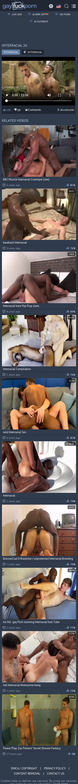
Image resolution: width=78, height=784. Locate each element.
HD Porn (64, 14)
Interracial (11, 52)
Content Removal (27, 773)
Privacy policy (55, 768)
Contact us (55, 773)
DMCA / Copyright (24, 768)
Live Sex (16, 14)
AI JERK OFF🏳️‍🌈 (40, 14)
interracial (34, 52)
